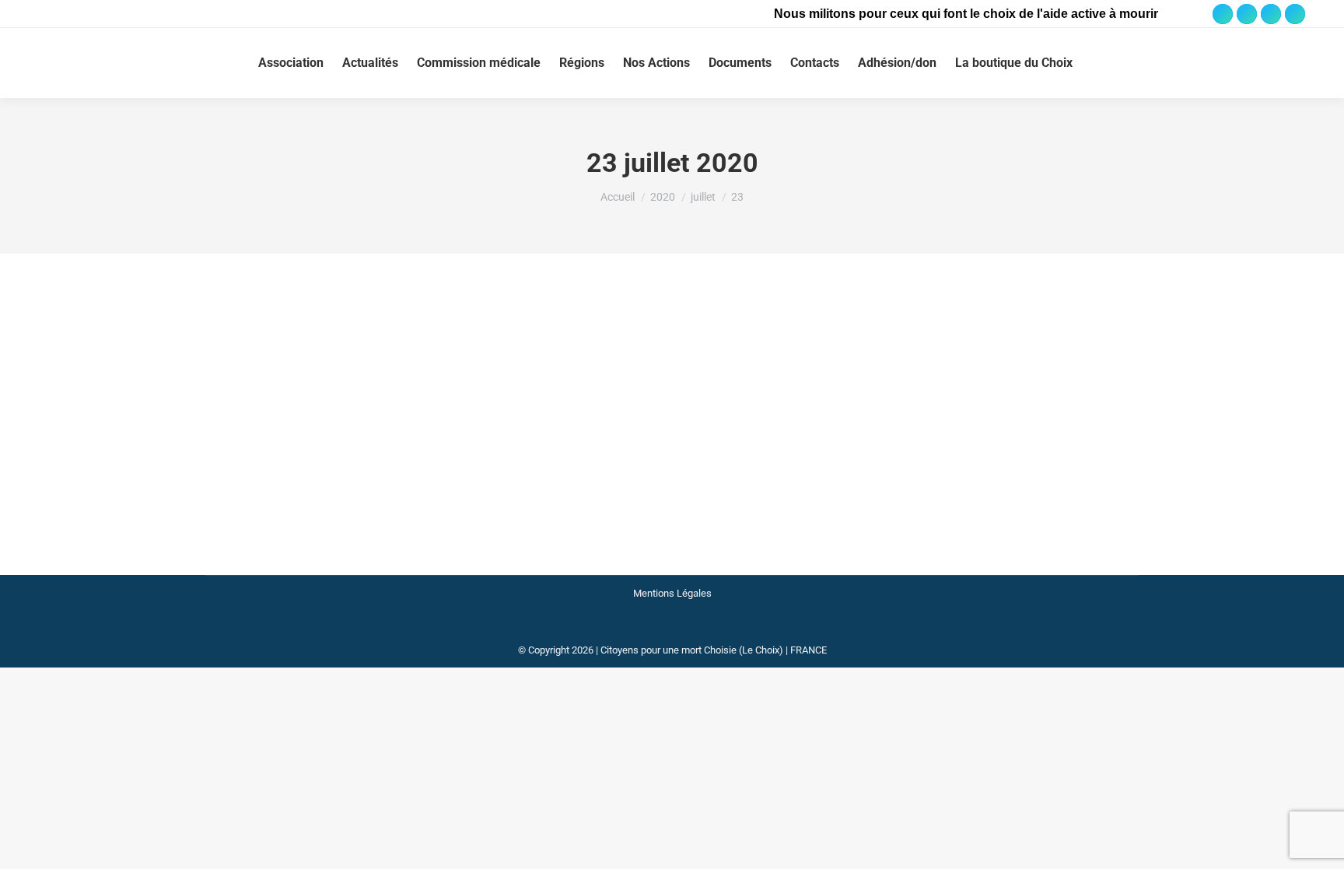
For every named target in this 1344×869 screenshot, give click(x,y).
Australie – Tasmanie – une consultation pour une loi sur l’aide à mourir (471, 335)
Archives (270, 364)
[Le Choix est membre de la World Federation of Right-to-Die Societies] (672, 630)
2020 (236, 364)
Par (479, 364)
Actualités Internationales (350, 364)
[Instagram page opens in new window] (1247, 14)
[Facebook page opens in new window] (1223, 14)
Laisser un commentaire (678, 364)
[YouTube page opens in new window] (1271, 14)
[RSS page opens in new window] (1295, 14)
